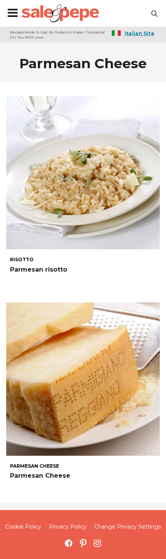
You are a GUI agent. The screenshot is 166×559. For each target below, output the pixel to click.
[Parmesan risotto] (83, 172)
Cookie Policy (23, 526)
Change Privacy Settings (127, 526)
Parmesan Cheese (40, 475)
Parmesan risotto (38, 269)
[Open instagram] (97, 543)
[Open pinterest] (83, 543)
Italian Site (139, 33)
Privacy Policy (67, 526)
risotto (22, 259)
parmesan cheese (34, 466)
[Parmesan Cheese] (83, 379)
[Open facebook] (69, 543)
